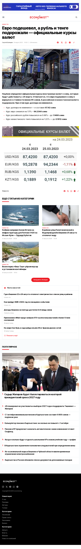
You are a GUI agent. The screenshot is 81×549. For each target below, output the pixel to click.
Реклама (5, 502)
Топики (4, 508)
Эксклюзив (6, 515)
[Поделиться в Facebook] (57, 42)
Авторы (5, 505)
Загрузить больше (40, 280)
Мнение (5, 536)
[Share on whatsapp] (65, 42)
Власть (4, 533)
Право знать (6, 517)
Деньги (4, 530)
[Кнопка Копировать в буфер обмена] (73, 42)
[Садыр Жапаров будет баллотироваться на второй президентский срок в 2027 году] (40, 372)
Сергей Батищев (7, 42)
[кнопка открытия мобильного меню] (3, 17)
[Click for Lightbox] (40, 156)
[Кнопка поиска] (76, 17)
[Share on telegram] (70, 42)
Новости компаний (9, 538)
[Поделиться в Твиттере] (61, 42)
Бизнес (4, 523)
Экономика (6, 520)
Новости (5, 24)
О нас (4, 499)
